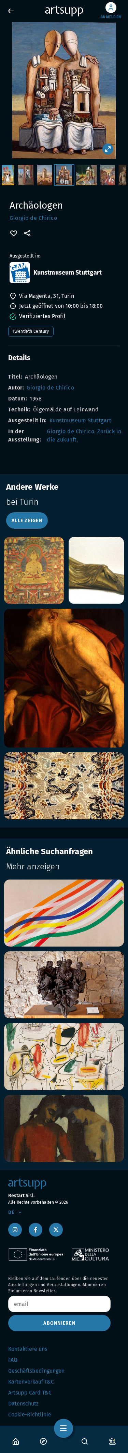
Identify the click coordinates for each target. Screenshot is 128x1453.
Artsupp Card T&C (30, 1392)
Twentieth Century (31, 331)
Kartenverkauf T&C (31, 1381)
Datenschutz (23, 1403)
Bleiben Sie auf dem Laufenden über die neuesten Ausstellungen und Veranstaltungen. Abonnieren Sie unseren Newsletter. (58, 1284)
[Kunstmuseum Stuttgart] (20, 272)
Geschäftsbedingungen (36, 1371)
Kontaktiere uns (27, 1349)
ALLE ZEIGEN (27, 521)
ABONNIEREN (59, 1323)
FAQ (12, 1360)
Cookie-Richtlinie (29, 1414)
